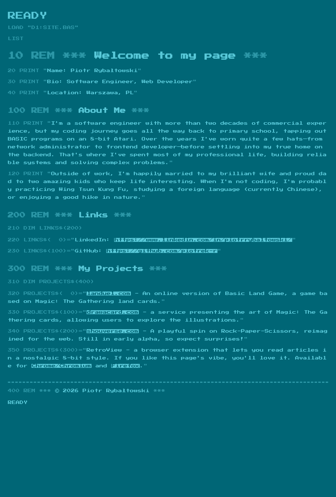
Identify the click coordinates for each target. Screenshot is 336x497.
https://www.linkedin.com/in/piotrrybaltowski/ (203, 240)
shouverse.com (112, 331)
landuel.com (108, 293)
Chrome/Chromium (61, 366)
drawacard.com (112, 312)
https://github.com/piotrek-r (162, 251)
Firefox (125, 366)
